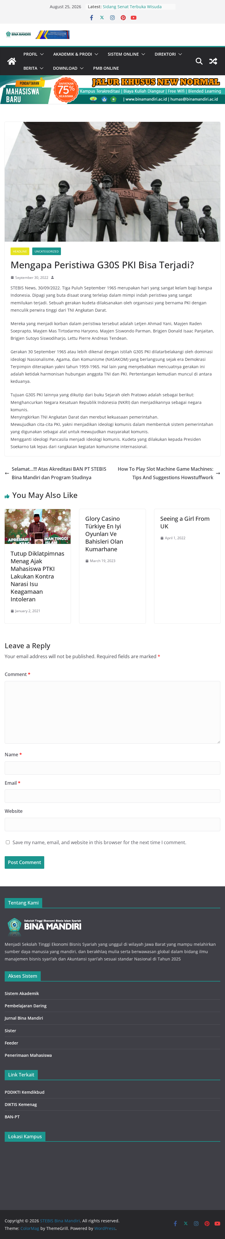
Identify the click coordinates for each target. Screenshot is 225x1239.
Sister (10, 1030)
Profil (30, 54)
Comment (17, 674)
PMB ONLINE (106, 68)
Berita (30, 68)
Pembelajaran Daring (26, 1005)
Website (14, 811)
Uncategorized (47, 251)
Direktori (165, 54)
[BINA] (43, 918)
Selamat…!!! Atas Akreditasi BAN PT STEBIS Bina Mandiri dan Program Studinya (59, 473)
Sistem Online (123, 54)
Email (13, 783)
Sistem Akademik (22, 993)
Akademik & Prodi (72, 54)
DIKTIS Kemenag (21, 1104)
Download (65, 68)
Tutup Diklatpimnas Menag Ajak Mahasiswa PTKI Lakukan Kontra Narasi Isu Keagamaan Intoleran (37, 576)
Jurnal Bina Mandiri (24, 1018)
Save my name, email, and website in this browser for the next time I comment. (99, 842)
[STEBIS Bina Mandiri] (12, 61)
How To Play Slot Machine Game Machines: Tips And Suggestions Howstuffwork (165, 473)
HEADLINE (20, 251)
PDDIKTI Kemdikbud (25, 1092)
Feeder (11, 1043)
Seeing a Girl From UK (185, 522)
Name (13, 754)
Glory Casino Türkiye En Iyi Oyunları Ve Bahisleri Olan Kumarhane (104, 534)
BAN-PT (12, 1116)
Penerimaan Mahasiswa (28, 1055)
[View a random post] (213, 61)
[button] (41, 54)
